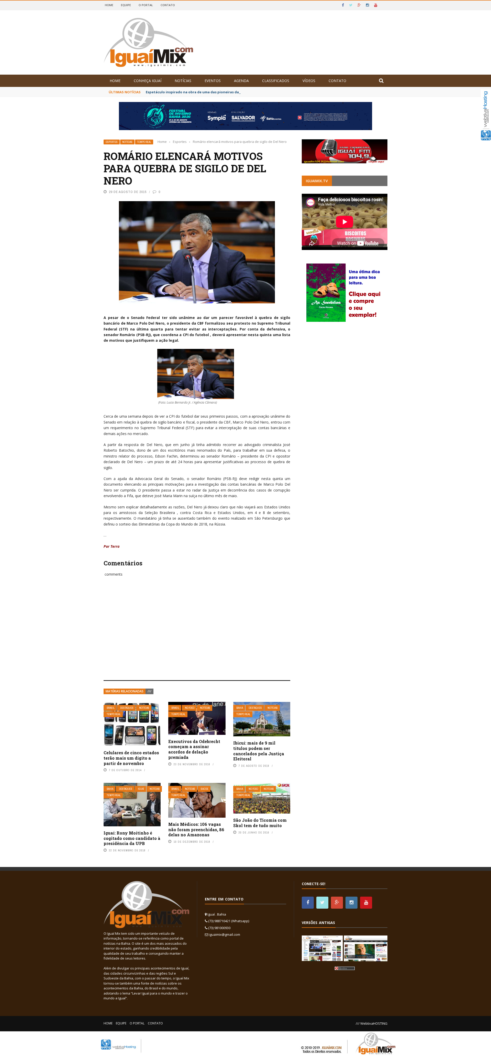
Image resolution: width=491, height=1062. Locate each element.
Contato (168, 5)
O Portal (146, 5)
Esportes (112, 142)
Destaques (126, 708)
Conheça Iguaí (147, 80)
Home (109, 5)
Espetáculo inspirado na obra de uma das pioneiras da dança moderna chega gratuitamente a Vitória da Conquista (245, 92)
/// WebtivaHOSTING (371, 1023)
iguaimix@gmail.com (224, 934)
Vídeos (309, 80)
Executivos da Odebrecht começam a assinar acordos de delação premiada (194, 749)
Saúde (204, 789)
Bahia (239, 708)
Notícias (183, 80)
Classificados (275, 80)
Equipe (126, 5)
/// (149, 691)
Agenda (241, 80)
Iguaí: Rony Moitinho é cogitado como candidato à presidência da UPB (132, 838)
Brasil (111, 708)
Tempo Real (144, 142)
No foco (189, 708)
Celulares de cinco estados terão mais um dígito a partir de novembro (131, 758)
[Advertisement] (197, 634)
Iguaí (141, 789)
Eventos (213, 80)
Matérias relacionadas (124, 691)
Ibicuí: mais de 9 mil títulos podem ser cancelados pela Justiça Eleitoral (258, 750)
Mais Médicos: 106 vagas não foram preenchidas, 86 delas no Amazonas (196, 829)
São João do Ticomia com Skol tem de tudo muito (260, 822)
